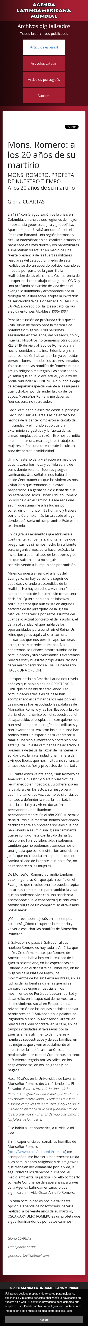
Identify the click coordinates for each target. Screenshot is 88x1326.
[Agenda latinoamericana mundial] (44, 10)
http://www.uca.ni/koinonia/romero (37, 1151)
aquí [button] (70, 1310)
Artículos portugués (44, 79)
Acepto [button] (44, 1319)
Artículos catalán (44, 63)
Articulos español (44, 47)
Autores (44, 95)
